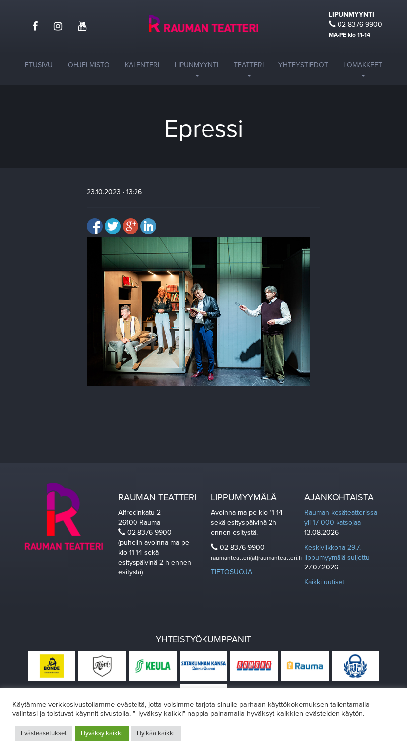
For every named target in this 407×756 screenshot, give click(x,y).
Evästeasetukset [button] (44, 733)
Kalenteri (142, 65)
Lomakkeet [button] (362, 65)
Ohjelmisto (89, 65)
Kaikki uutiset (324, 582)
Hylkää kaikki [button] (156, 733)
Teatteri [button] (249, 65)
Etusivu (39, 65)
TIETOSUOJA (231, 572)
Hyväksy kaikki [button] (102, 733)
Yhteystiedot (303, 65)
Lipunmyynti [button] (196, 65)
